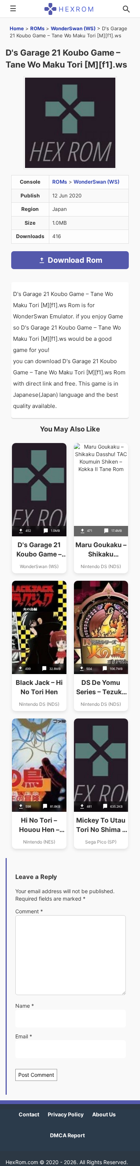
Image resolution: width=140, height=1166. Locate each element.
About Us (104, 1114)
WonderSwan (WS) (73, 28)
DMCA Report (67, 1135)
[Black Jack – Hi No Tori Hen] (39, 646)
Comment (29, 911)
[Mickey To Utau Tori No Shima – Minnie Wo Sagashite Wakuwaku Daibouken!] (101, 783)
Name (24, 1006)
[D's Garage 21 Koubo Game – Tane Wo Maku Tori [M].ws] (39, 508)
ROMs (37, 28)
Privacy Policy (66, 1114)
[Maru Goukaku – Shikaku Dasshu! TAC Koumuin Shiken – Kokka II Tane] (101, 508)
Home (17, 28)
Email (23, 1036)
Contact (29, 1114)
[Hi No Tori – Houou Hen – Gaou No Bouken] (39, 783)
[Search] (126, 9)
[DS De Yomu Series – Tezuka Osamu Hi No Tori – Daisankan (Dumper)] (101, 646)
